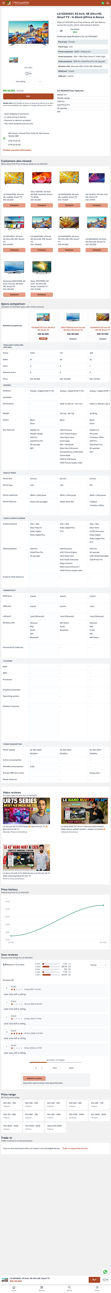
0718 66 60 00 (14, 145)
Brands (41, 1291)
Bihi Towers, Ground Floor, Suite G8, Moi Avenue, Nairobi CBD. (28, 134)
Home (14, 1291)
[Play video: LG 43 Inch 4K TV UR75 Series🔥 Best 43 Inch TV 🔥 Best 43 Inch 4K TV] (26, 811)
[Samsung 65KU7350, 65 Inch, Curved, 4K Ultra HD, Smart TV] (73, 317)
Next (71, 1068)
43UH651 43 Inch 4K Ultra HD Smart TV (43, 328)
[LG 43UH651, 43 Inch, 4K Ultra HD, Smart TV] (43, 317)
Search (69, 1291)
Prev (55, 1068)
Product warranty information (17, 150)
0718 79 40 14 (14, 141)
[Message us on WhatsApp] (103, 3)
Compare (73, 339)
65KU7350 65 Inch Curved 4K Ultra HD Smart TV (73, 328)
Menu (97, 1291)
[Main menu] (3, 3)
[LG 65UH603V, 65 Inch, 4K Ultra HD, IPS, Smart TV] (103, 317)
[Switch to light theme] (108, 3)
